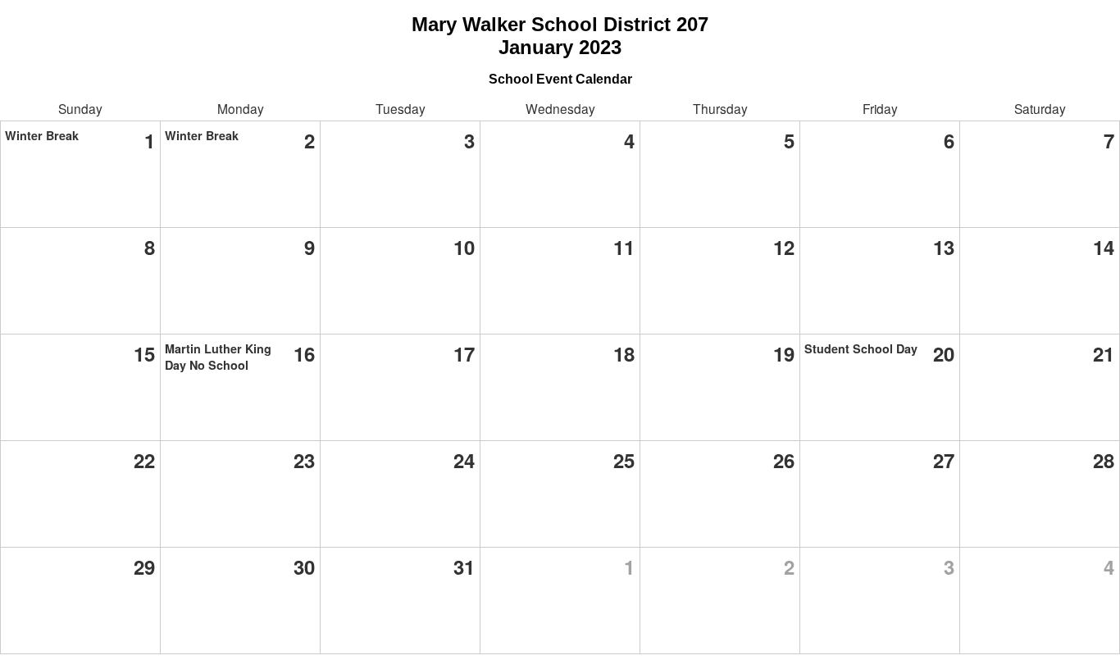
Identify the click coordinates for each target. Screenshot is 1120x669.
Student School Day (860, 348)
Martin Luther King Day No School (218, 356)
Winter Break (42, 135)
